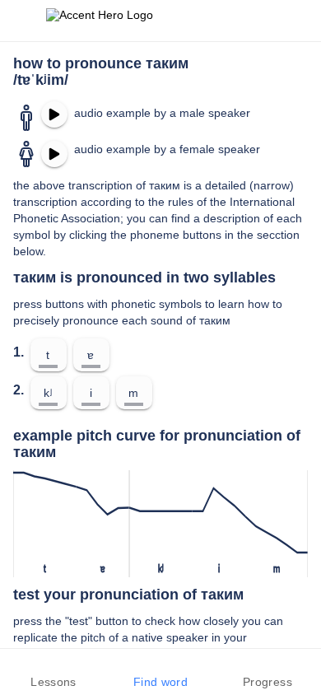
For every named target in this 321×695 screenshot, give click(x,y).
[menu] (23, 20)
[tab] (53, 672)
